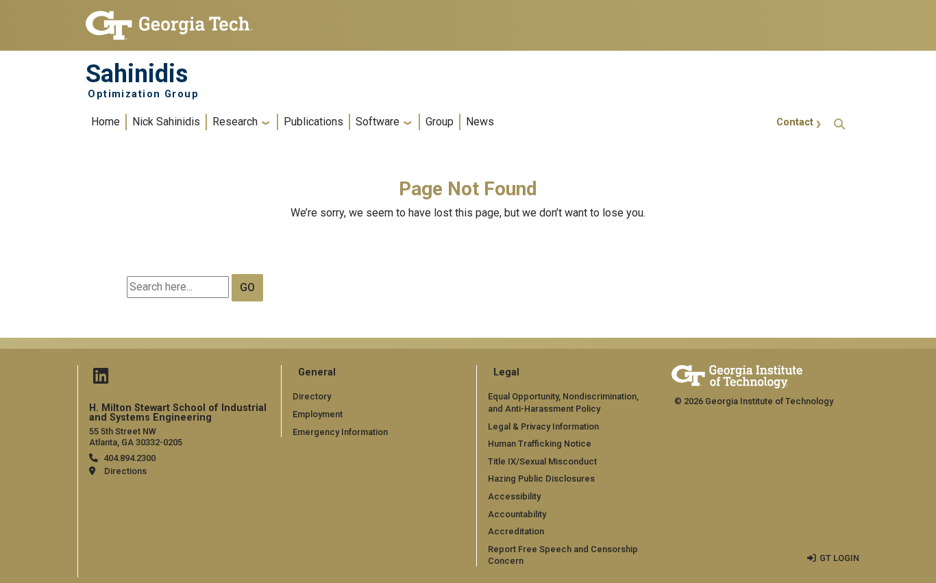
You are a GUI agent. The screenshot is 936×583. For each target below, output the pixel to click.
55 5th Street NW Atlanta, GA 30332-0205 (135, 436)
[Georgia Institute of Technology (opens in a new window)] (169, 19)
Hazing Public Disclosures (541, 478)
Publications (313, 121)
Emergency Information (340, 432)
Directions (125, 471)
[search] (839, 122)
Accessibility (514, 496)
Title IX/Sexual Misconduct (542, 461)
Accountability (517, 514)
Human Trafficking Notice (539, 443)
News (480, 121)
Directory (312, 396)
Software (377, 121)
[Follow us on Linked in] (100, 379)
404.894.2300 (129, 458)
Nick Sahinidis (166, 121)
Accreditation (516, 531)
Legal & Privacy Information (543, 426)
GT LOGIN (839, 558)
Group (440, 121)
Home (105, 121)
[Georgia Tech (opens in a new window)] (737, 374)
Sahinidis (137, 74)
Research (235, 121)
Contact (794, 122)
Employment (318, 414)
